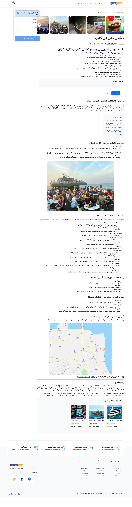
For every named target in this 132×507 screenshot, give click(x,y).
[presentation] (122, 25)
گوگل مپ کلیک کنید (86, 376)
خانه (123, 13)
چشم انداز (101, 471)
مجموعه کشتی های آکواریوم (78, 421)
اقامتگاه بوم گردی (83, 4)
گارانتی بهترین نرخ (84, 468)
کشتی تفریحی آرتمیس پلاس (96, 421)
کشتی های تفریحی (115, 13)
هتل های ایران (93, 4)
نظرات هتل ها (85, 471)
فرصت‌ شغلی (117, 476)
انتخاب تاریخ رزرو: (35, 19)
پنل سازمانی (101, 476)
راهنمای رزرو (85, 473)
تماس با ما (118, 471)
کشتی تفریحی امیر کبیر (115, 421)
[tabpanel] (80, 248)
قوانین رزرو (85, 476)
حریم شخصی (100, 473)
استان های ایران (99, 468)
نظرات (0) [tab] (106, 93)
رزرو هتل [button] (102, 4)
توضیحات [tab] (115, 93)
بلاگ (119, 473)
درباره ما (118, 468)
